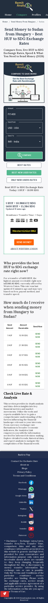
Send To (11, 136)
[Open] (40, 128)
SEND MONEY (24, 242)
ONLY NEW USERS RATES (24, 180)
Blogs (24, 468)
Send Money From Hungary (23, 22)
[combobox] (20, 127)
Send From (12, 122)
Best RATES (24, 165)
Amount (10, 108)
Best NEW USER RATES (24, 172)
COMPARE (26, 155)
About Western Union (24, 248)
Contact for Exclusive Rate (24, 461)
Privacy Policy (24, 472)
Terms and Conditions (24, 475)
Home (8, 14)
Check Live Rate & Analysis (18, 395)
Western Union (11, 286)
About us (24, 464)
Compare (21, 14)
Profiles (36, 14)
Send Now (37, 335)
